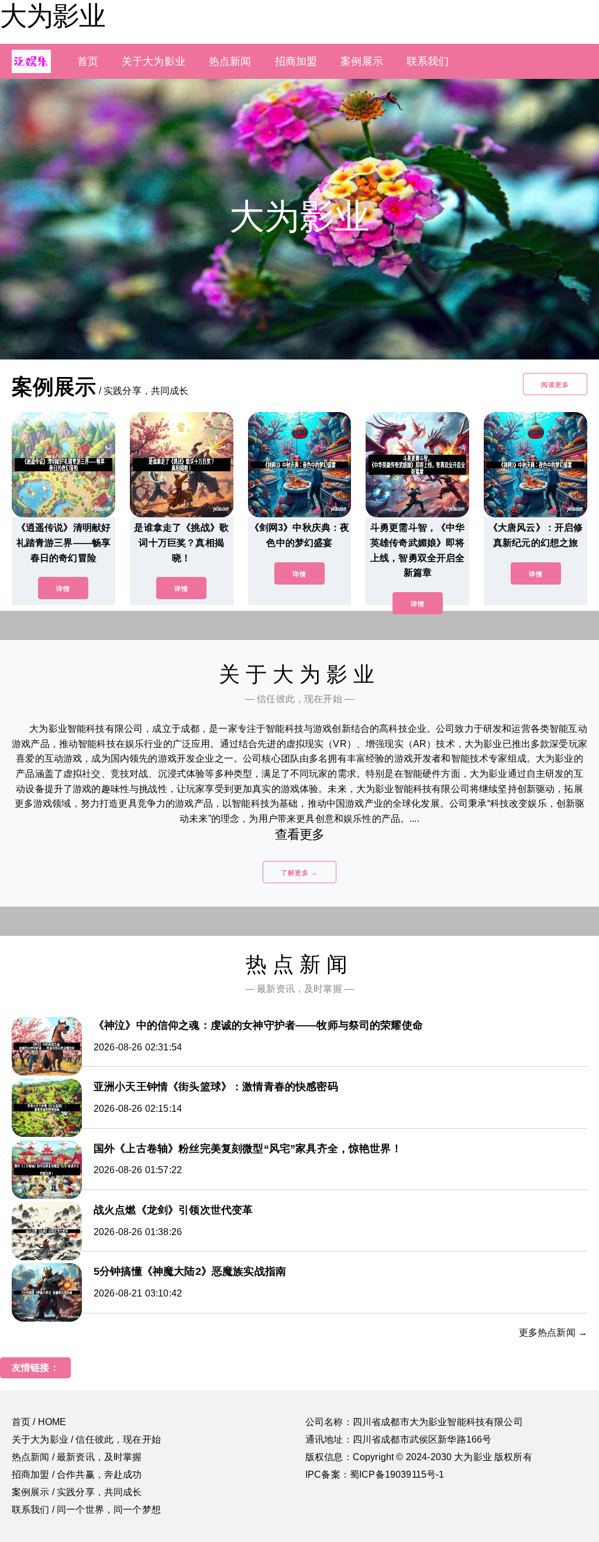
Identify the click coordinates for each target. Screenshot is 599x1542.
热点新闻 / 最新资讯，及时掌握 (77, 1457)
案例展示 (361, 61)
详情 (63, 588)
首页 (87, 61)
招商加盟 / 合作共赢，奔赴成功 (77, 1474)
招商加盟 (296, 61)
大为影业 (52, 16)
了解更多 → (299, 872)
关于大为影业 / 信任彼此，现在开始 (86, 1439)
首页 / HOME (39, 1422)
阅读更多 (555, 384)
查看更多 (300, 834)
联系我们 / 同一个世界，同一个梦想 (86, 1510)
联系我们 (428, 61)
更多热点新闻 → (553, 1332)
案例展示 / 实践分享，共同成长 (77, 1492)
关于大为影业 (153, 61)
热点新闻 (230, 61)
